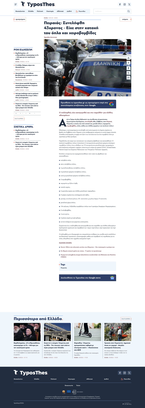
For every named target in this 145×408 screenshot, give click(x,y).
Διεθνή (69, 11)
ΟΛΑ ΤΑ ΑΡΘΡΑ (19, 119)
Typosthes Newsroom (50, 37)
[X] (129, 4)
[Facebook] (120, 4)
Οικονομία (50, 11)
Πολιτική (40, 11)
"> (84, 104)
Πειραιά (109, 121)
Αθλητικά (60, 11)
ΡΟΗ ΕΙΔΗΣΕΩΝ (23, 49)
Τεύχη (78, 385)
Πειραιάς (64, 268)
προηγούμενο (20, 19)
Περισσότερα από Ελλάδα (38, 319)
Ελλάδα (31, 11)
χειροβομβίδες (71, 126)
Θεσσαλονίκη (20, 11)
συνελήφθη (89, 121)
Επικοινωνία (69, 385)
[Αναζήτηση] (129, 11)
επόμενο (125, 19)
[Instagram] (125, 4)
